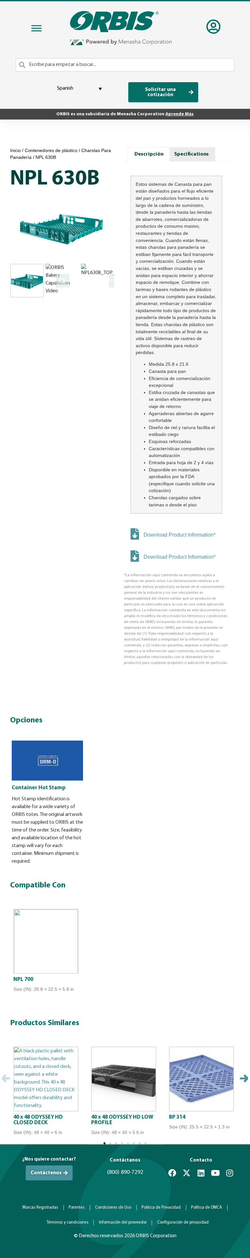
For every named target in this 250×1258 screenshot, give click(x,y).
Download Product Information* (179, 535)
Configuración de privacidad (183, 1222)
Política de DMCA (206, 1207)
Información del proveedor (123, 1222)
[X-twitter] (186, 1173)
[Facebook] (172, 1173)
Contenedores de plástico (51, 150)
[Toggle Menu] (36, 28)
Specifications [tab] (191, 154)
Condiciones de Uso (113, 1207)
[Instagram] (229, 1173)
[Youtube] (215, 1173)
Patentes (77, 1207)
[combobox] (125, 64)
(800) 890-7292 (125, 1172)
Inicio (15, 150)
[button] (6, 1079)
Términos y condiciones (68, 1222)
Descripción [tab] (148, 154)
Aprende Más (179, 114)
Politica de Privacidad (161, 1207)
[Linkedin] (201, 1173)
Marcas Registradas (40, 1207)
